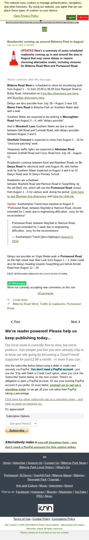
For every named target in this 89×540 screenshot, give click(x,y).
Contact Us (51, 462)
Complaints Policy (63, 519)
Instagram (37, 491)
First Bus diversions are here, (60, 93)
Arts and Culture (26, 485)
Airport (68, 485)
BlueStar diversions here (28, 97)
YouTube (80, 491)
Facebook (22, 491)
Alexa (48, 496)
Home (7, 462)
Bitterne (79, 475)
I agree (71, 17)
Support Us (35, 462)
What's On (63, 467)
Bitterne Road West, (26, 303)
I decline (83, 17)
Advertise (19, 462)
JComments (45, 293)
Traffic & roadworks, (53, 303)
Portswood (11, 475)
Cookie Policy (41, 519)
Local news (20, 299)
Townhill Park (42, 475)
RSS (39, 496)
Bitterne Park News (73, 462)
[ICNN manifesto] (45, 509)
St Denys (25, 475)
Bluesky (52, 491)
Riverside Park (37, 479)
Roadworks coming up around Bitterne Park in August (45, 41)
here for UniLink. (63, 196)
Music (43, 485)
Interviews (55, 485)
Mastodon (65, 491)
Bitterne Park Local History (36, 467)
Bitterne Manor (62, 475)
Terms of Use (22, 519)
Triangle (54, 479)
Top (44, 457)
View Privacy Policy (25, 15)
